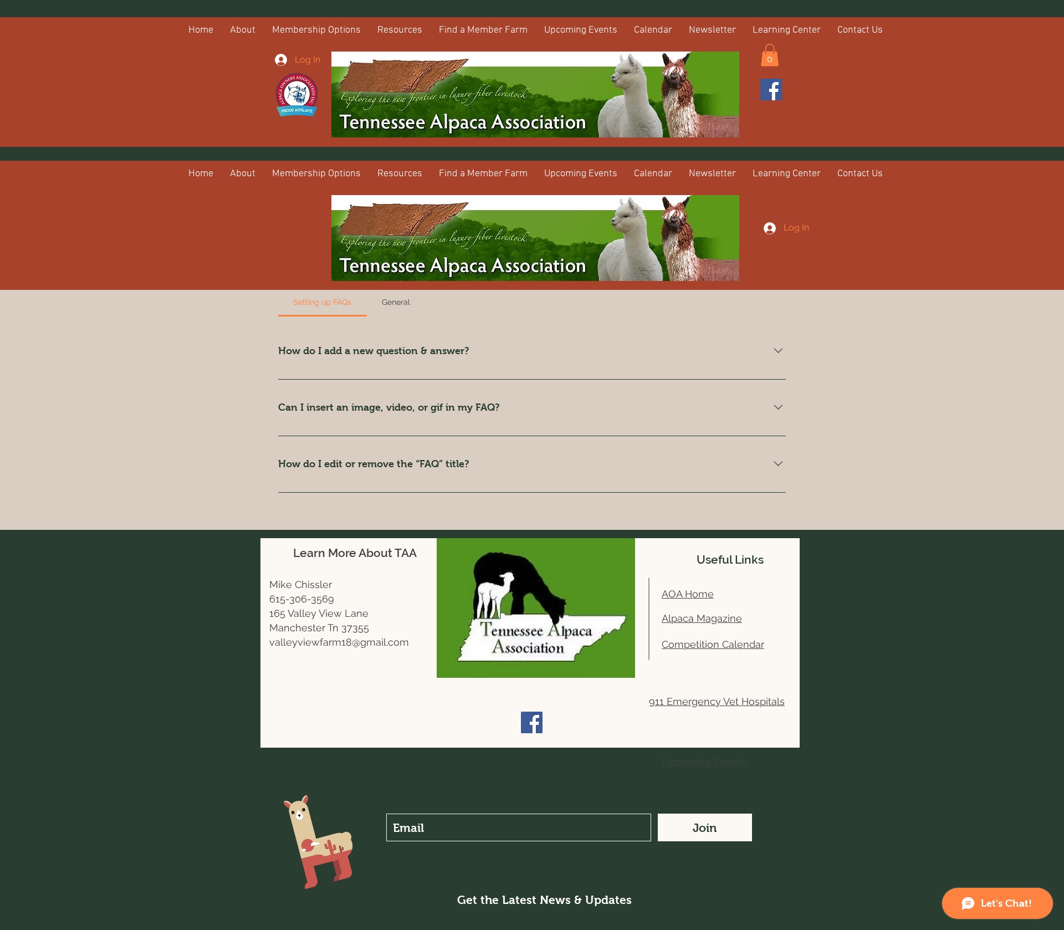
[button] (769, 55)
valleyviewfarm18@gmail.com (339, 642)
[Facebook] (771, 89)
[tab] (322, 302)
